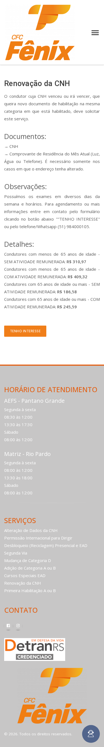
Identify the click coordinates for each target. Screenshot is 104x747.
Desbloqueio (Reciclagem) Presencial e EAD (45, 545)
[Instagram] (18, 625)
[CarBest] (40, 32)
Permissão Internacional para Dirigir (38, 538)
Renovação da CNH (22, 583)
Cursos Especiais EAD (24, 575)
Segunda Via (15, 553)
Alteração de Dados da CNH (31, 530)
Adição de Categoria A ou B (30, 568)
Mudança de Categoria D (27, 560)
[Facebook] (8, 625)
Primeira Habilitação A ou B (30, 590)
